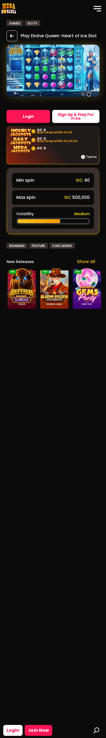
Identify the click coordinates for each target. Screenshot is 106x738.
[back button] (12, 35)
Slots (32, 23)
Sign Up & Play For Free (76, 116)
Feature (38, 245)
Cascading (62, 245)
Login (13, 730)
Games (14, 23)
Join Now (38, 730)
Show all (86, 261)
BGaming (17, 245)
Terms (91, 157)
